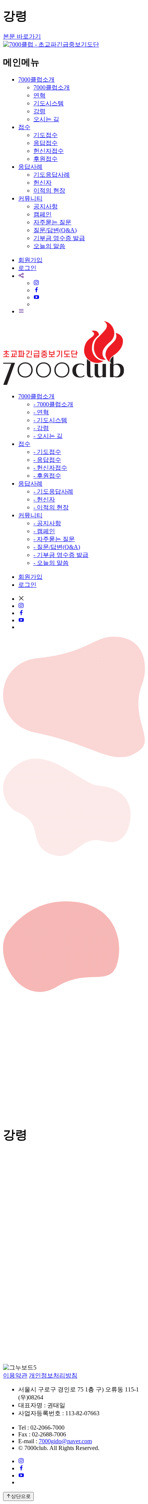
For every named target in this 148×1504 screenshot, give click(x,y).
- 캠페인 (44, 531)
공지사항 (45, 206)
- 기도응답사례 (53, 491)
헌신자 (42, 182)
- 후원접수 (47, 475)
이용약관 (15, 1375)
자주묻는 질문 (52, 222)
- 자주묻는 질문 (54, 539)
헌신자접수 (48, 151)
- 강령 (41, 428)
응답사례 (30, 167)
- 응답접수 (47, 460)
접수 (24, 127)
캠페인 (42, 214)
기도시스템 (48, 103)
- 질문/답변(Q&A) (56, 547)
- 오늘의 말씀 (51, 563)
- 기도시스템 (50, 420)
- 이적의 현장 (51, 507)
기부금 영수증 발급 (59, 238)
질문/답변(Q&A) (55, 230)
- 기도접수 (47, 452)
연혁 (39, 95)
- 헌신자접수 (50, 467)
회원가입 (30, 260)
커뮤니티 (30, 198)
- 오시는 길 (48, 436)
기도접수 (45, 135)
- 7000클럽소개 (53, 404)
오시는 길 (46, 119)
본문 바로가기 (22, 36)
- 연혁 (41, 412)
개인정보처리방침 (53, 1375)
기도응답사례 (51, 174)
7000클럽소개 (36, 79)
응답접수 (45, 143)
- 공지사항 (47, 523)
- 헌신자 (44, 499)
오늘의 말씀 (49, 246)
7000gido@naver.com (65, 1441)
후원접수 (45, 159)
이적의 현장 (49, 190)
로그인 (27, 268)
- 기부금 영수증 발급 (60, 555)
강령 (39, 111)
